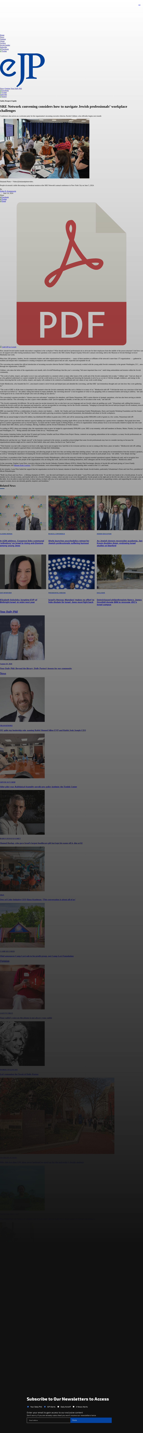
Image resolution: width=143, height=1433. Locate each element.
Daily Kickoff (66, 1407)
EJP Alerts (51, 1407)
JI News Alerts (82, 1407)
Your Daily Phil (36, 1407)
